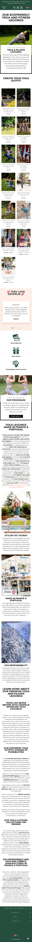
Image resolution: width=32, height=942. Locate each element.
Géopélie (15, 912)
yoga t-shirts (22, 485)
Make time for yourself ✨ (15, 908)
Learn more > (16, 416)
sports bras (14, 485)
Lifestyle (16, 921)
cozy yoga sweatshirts (15, 487)
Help (15, 916)
